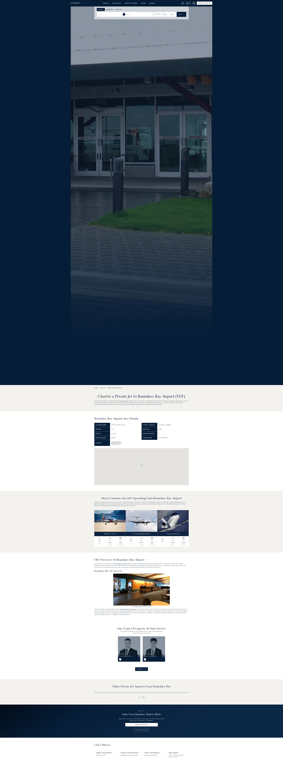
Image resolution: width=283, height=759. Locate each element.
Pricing (143, 3)
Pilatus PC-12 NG (110, 534)
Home (96, 387)
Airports (103, 387)
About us (106, 3)
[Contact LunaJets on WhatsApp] (194, 3)
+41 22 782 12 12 (141, 730)
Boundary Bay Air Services (128, 609)
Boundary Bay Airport (121, 563)
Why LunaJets (116, 3)
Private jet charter (131, 3)
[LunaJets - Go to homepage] (75, 3)
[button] (188, 3)
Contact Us (141, 669)
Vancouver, (124, 401)
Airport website (115, 442)
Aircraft (152, 3)
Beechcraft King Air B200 (141, 534)
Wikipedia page (115, 443)
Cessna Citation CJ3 (173, 534)
